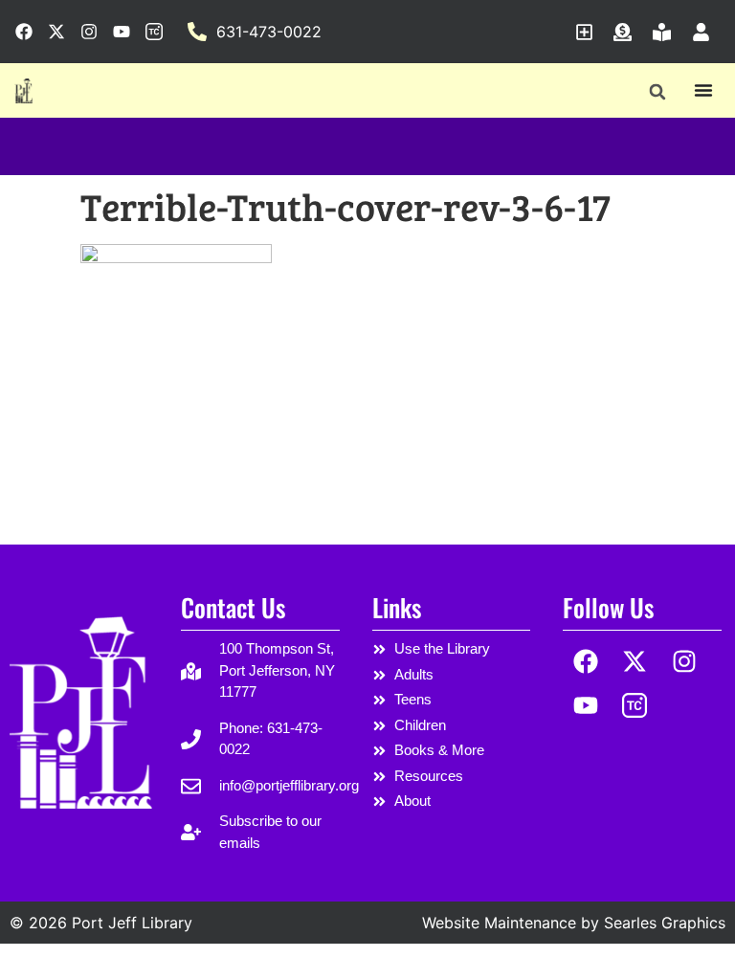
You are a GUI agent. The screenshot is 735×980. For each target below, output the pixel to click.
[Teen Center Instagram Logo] (634, 705)
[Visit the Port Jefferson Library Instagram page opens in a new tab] (89, 31)
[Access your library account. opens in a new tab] (706, 32)
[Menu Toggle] (703, 90)
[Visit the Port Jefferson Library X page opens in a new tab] (56, 31)
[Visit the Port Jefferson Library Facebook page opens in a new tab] (24, 31)
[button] (657, 91)
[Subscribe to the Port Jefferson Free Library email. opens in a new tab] (589, 32)
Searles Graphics (664, 922)
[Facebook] (585, 660)
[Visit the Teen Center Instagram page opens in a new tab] (154, 31)
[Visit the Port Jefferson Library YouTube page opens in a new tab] (121, 31)
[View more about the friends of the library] (666, 32)
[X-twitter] (634, 660)
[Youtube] (585, 705)
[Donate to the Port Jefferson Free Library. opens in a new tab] (627, 32)
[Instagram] (684, 660)
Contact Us (233, 607)
